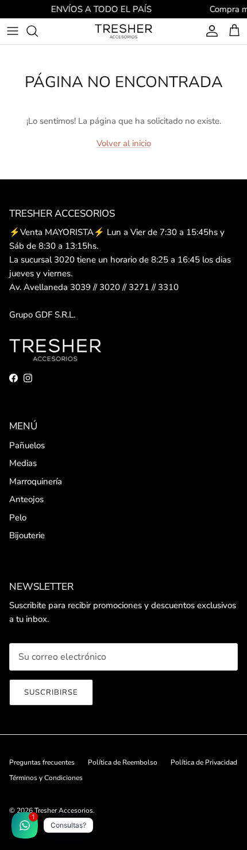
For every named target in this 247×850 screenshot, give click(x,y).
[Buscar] (38, 31)
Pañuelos (27, 445)
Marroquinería (35, 481)
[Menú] (12, 31)
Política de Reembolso (122, 762)
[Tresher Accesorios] (123, 31)
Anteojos (26, 499)
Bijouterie (27, 535)
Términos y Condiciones (46, 777)
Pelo (17, 517)
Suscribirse (51, 692)
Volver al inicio (124, 143)
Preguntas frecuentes (42, 762)
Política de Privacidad (204, 762)
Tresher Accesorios (63, 810)
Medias (23, 463)
